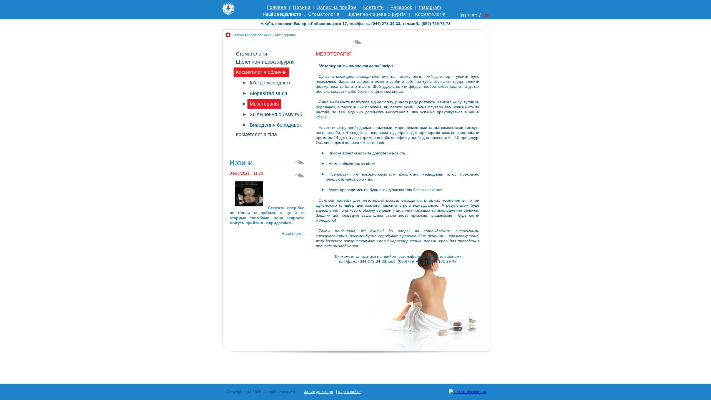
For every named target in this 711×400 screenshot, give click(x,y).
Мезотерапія (264, 104)
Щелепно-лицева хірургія (376, 14)
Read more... (293, 233)
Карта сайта (349, 392)
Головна (276, 7)
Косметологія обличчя (252, 35)
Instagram (430, 7)
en (474, 15)
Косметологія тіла (256, 134)
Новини (302, 7)
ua (486, 15)
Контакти (373, 7)
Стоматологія (324, 14)
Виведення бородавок (276, 125)
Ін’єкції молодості (270, 83)
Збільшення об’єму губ (276, 114)
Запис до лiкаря (318, 392)
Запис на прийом (337, 7)
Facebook (401, 7)
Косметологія (430, 14)
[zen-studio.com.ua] (467, 391)
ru (463, 15)
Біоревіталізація (268, 93)
